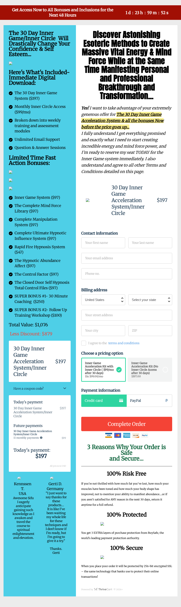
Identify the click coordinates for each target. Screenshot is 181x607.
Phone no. (92, 274)
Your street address (99, 315)
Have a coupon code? (28, 389)
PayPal (135, 400)
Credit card (94, 400)
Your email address (99, 258)
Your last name (143, 243)
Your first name (96, 243)
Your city (91, 331)
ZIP (134, 331)
